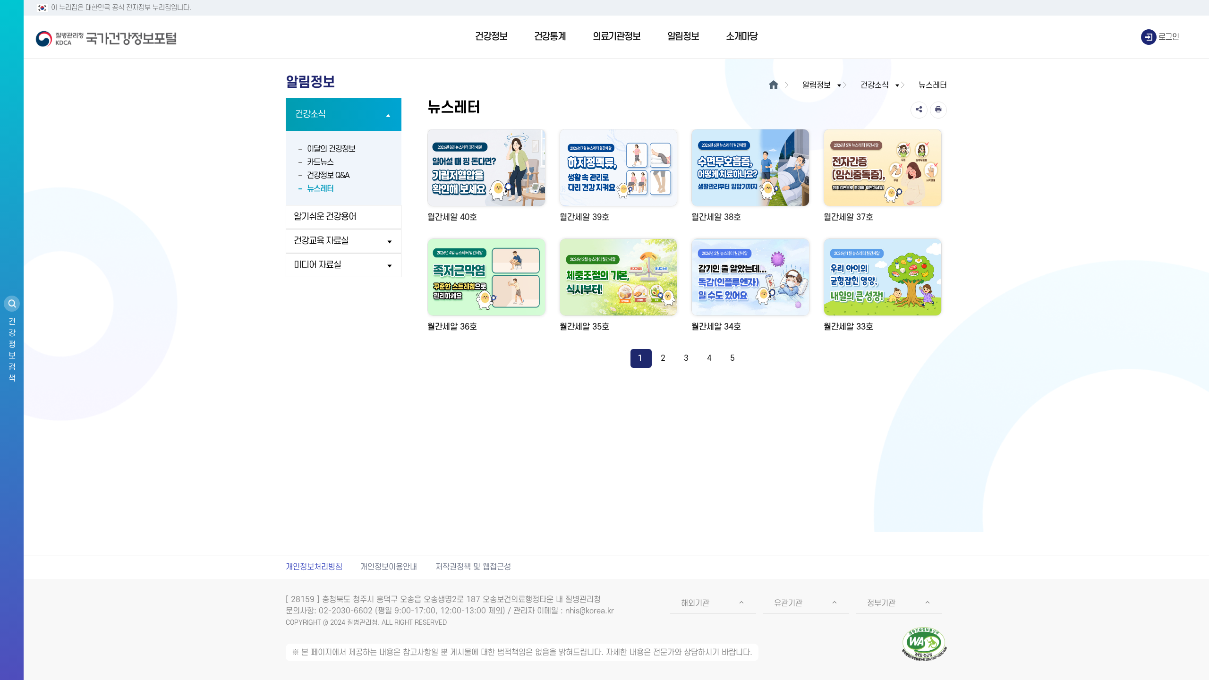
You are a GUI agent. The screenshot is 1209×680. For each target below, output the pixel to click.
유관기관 (788, 603)
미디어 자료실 (317, 265)
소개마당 (742, 37)
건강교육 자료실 (321, 241)
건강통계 (550, 37)
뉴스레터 (320, 189)
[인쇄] (938, 110)
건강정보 (491, 37)
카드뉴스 (320, 162)
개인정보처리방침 (314, 567)
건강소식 (310, 114)
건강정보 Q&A (328, 175)
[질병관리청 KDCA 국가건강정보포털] (106, 37)
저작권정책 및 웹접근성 (473, 567)
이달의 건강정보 (331, 149)
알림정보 (683, 37)
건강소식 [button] (874, 85)
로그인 (1168, 37)
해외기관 (695, 603)
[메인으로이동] (773, 85)
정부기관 (881, 603)
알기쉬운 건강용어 (325, 217)
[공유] (919, 110)
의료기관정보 (616, 37)
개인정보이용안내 (388, 567)
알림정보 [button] (816, 85)
